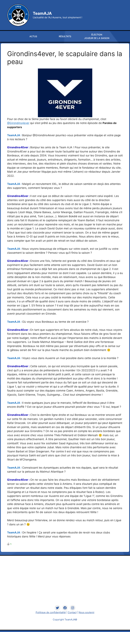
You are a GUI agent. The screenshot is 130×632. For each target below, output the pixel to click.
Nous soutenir (86, 612)
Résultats (65, 36)
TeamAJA (42, 13)
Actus (33, 36)
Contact (72, 612)
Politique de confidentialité (51, 612)
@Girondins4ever (18, 123)
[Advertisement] (65, 582)
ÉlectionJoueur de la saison (96, 36)
